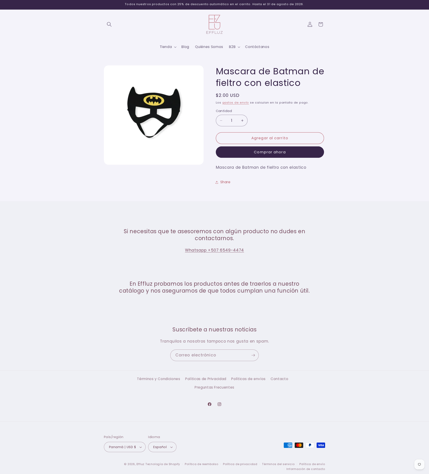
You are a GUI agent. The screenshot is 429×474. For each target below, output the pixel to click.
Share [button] (225, 182)
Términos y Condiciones (158, 379)
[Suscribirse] (253, 355)
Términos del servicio (278, 464)
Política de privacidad (240, 464)
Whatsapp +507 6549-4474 (214, 250)
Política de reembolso (201, 464)
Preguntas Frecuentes (214, 387)
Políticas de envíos (248, 379)
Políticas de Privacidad (205, 379)
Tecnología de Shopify (162, 464)
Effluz (141, 464)
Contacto (279, 379)
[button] (109, 24)
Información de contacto (305, 469)
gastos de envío (235, 102)
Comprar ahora (270, 152)
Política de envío (312, 464)
